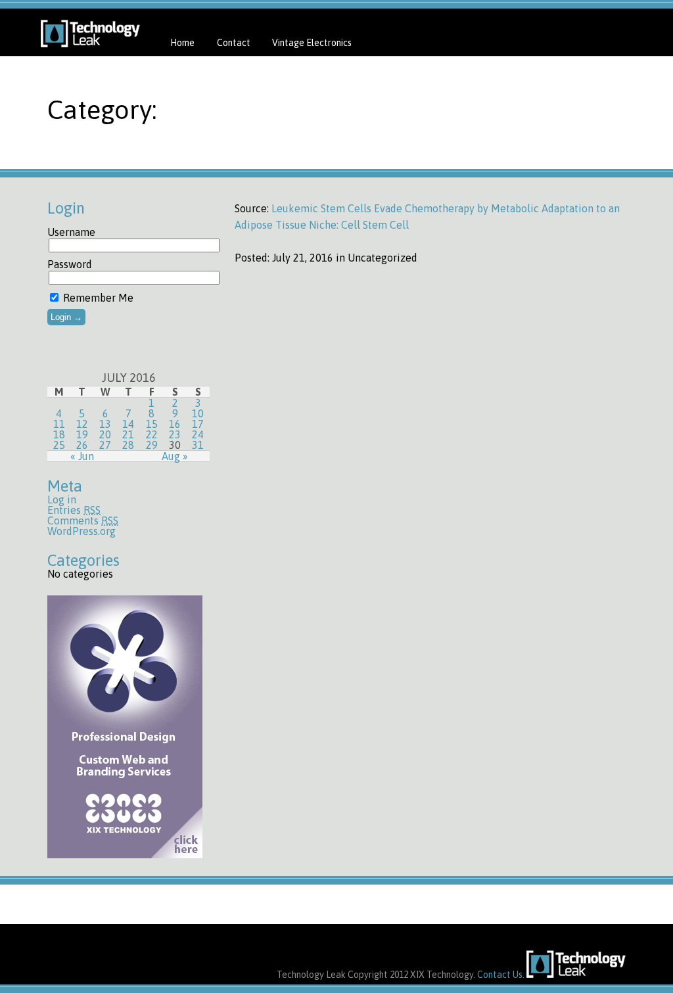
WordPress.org (81, 531)
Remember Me (96, 298)
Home (182, 42)
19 (82, 434)
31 (198, 445)
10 (198, 413)
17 (198, 424)
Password (69, 264)
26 (82, 445)
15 (152, 424)
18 (59, 434)
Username (71, 232)
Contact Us (499, 974)
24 (198, 434)
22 (152, 434)
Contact (233, 42)
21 (128, 434)
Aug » (175, 456)
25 (59, 445)
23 (175, 434)
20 (105, 434)
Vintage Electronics (312, 42)
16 (175, 424)
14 (128, 424)
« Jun (82, 456)
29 (152, 445)
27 (105, 445)
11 (59, 424)
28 (128, 445)
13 (105, 424)
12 (82, 424)
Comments (82, 520)
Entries (74, 510)
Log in (61, 499)
